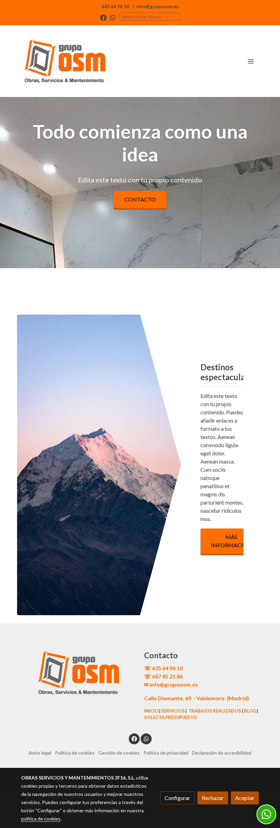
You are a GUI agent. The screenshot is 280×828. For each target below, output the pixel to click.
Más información (231, 541)
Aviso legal (40, 753)
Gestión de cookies (119, 753)
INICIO (151, 711)
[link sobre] (78, 673)
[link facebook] (103, 17)
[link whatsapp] (113, 17)
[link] (65, 61)
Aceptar (244, 798)
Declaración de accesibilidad (221, 753)
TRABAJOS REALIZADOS (214, 711)
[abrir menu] (250, 61)
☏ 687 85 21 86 (163, 676)
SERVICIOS (173, 711)
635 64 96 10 (115, 6)
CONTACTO (140, 199)
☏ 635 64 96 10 (163, 668)
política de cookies (40, 819)
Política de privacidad (165, 753)
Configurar (177, 798)
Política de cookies (75, 753)
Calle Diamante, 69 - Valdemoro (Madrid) (196, 698)
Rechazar (213, 798)
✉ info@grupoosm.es (171, 684)
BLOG (250, 711)
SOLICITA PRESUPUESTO (170, 717)
